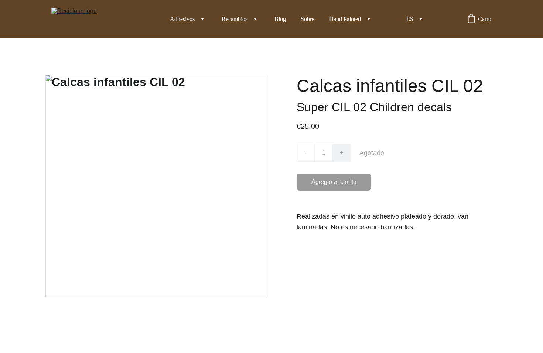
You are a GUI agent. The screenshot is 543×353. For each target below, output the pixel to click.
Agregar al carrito (333, 182)
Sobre (307, 19)
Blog (280, 19)
